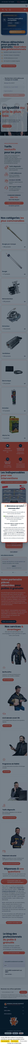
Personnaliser (23, 1041)
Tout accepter (5, 1041)
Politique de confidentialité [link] (14, 1043)
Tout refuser (14, 1041)
